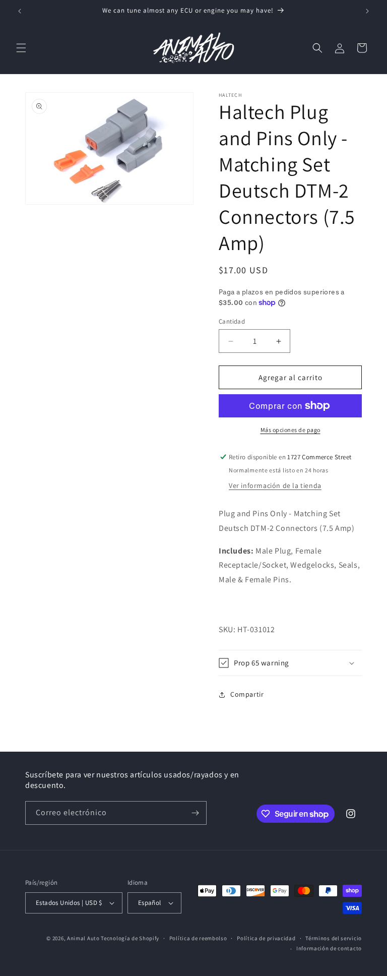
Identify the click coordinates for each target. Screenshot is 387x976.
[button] (21, 48)
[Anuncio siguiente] (367, 11)
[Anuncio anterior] (20, 11)
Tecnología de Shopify (130, 938)
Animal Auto (83, 938)
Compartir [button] (247, 694)
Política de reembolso (198, 938)
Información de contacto (329, 948)
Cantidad (232, 321)
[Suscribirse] (195, 813)
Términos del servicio (333, 938)
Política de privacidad (266, 938)
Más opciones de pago (290, 430)
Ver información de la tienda (275, 485)
